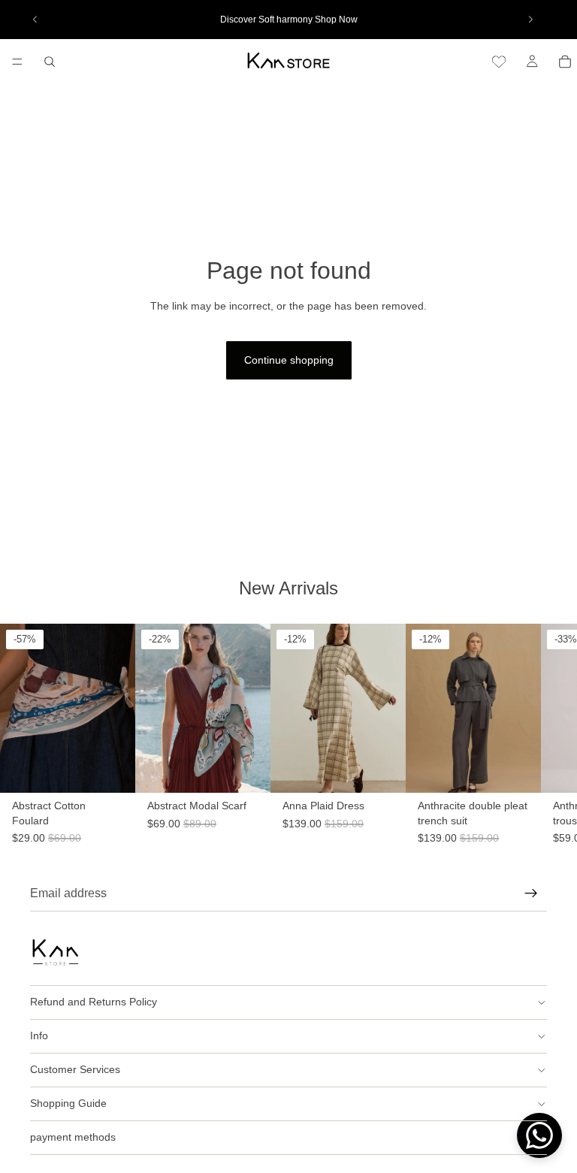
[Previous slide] (35, 19)
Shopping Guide (68, 1103)
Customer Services (75, 1069)
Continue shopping (289, 360)
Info (39, 1035)
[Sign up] (531, 893)
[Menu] (17, 61)
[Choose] (394, 822)
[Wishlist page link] (499, 61)
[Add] (111, 822)
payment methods (73, 1137)
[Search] (49, 61)
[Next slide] (530, 19)
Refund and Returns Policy (93, 1002)
